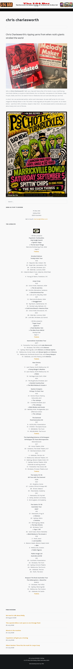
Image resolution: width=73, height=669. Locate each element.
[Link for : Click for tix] (36, 154)
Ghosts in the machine (13, 630)
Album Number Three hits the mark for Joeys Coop (23, 645)
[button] (36, 10)
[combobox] (36, 201)
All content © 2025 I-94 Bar (36, 658)
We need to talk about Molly (15, 615)
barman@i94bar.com (41, 219)
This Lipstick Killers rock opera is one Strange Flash (23, 623)
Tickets (36, 251)
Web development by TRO (36, 663)
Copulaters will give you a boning (17, 638)
